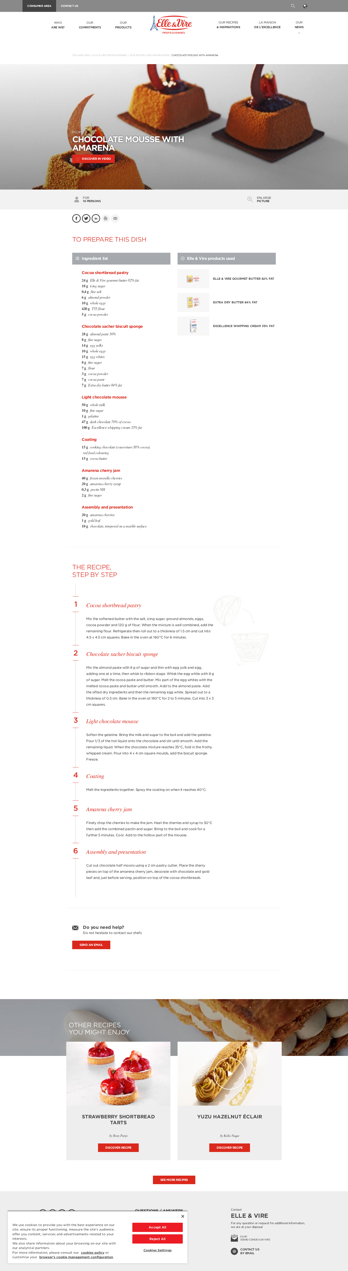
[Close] (182, 1216)
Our (90, 25)
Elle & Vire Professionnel (110, 55)
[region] (97, 1237)
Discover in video (96, 158)
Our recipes (228, 25)
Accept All (157, 1227)
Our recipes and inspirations (150, 55)
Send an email (91, 945)
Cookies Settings (157, 1250)
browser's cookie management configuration (76, 1257)
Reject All (157, 1239)
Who (58, 25)
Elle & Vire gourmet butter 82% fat (243, 278)
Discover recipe (118, 1147)
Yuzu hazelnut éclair (229, 1117)
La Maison (267, 25)
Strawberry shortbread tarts (118, 1119)
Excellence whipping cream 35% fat (243, 326)
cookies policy (92, 1252)
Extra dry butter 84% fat (235, 302)
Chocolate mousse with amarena (195, 55)
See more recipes (174, 1180)
